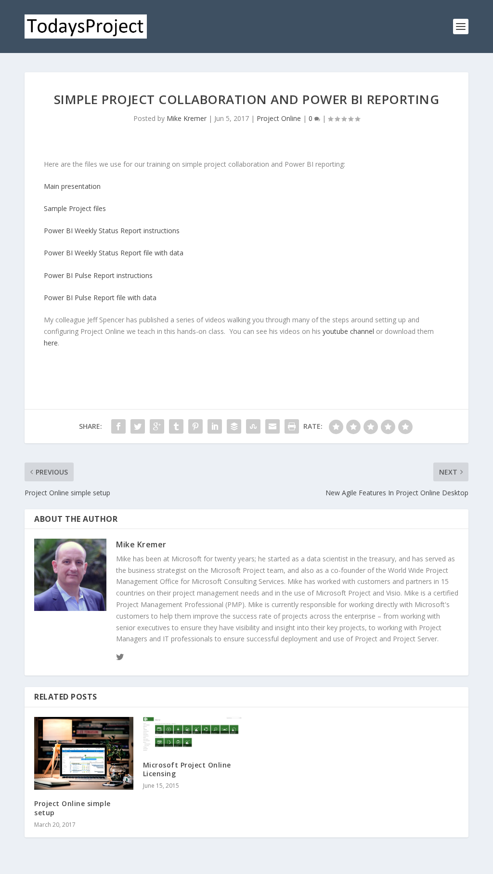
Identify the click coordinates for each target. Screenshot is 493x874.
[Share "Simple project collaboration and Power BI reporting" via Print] (291, 426)
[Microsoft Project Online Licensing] (192, 734)
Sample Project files (75, 208)
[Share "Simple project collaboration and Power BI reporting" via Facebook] (118, 426)
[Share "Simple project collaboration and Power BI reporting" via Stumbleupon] (253, 426)
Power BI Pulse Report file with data (100, 297)
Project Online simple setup (72, 808)
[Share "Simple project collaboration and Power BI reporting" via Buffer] (234, 426)
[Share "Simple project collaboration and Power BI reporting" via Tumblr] (176, 426)
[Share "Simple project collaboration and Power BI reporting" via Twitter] (137, 426)
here (51, 342)
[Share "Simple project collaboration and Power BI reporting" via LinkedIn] (214, 426)
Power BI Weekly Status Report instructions (112, 230)
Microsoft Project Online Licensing (187, 769)
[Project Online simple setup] (83, 753)
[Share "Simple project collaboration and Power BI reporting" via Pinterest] (195, 426)
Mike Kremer (187, 118)
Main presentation (72, 186)
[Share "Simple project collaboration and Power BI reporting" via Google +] (157, 426)
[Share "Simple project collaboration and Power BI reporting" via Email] (272, 426)
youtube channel (348, 331)
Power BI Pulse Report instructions (98, 275)
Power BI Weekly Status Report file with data (113, 252)
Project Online (279, 118)
